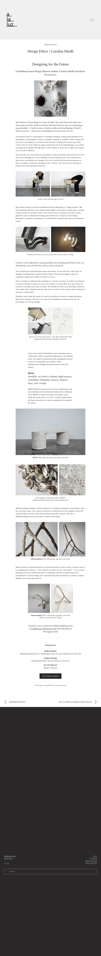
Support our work (91, 860)
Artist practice (50, 45)
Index (95, 856)
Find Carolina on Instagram (50, 676)
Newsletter (93, 858)
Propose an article (91, 863)
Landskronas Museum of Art (43, 629)
